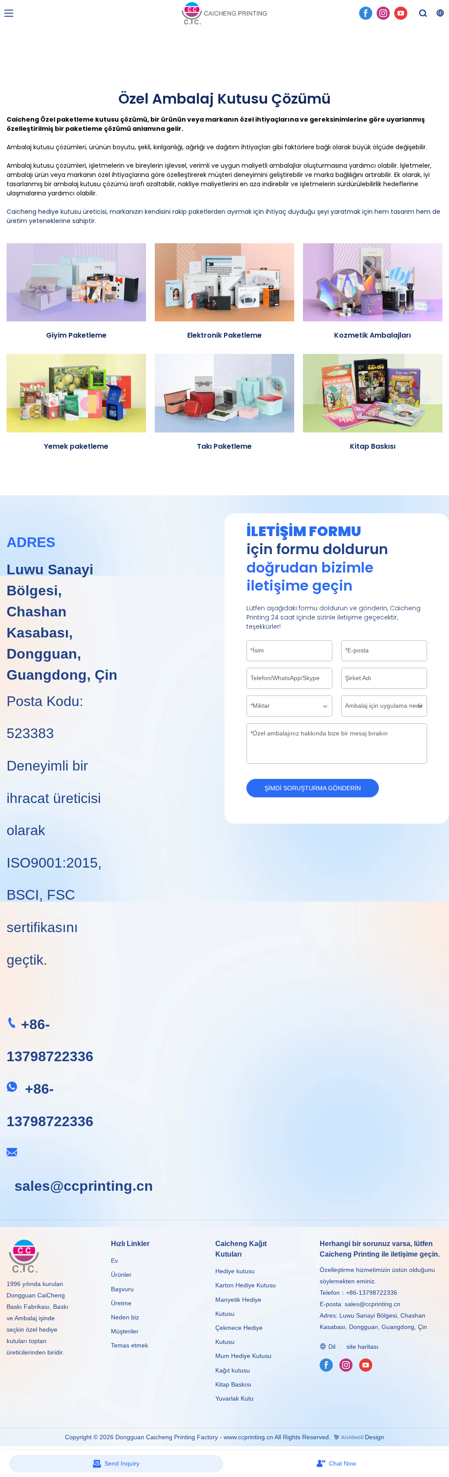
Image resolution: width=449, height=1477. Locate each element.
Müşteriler (125, 1331)
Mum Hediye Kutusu (243, 1355)
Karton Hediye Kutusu (245, 1285)
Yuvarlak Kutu (234, 1398)
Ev (114, 1260)
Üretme (121, 1303)
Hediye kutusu (235, 1271)
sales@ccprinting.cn (83, 1186)
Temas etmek (129, 1345)
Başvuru (122, 1289)
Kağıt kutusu (232, 1370)
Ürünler (122, 1274)
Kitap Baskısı (233, 1384)
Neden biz (125, 1317)
